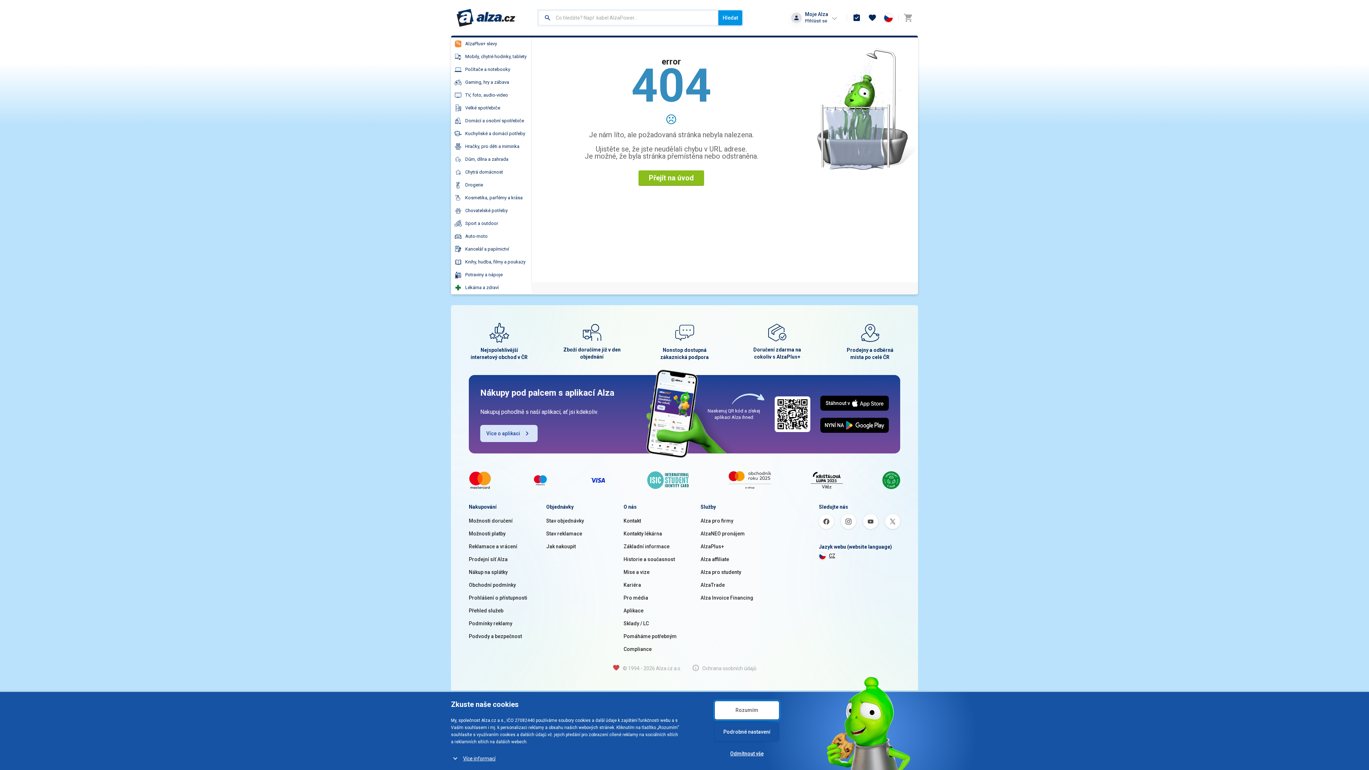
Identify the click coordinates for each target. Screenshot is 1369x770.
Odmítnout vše (747, 753)
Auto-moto (476, 236)
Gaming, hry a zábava (487, 82)
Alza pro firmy (717, 521)
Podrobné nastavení (746, 732)
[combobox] (628, 17)
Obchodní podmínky (492, 585)
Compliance (638, 649)
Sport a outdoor (481, 223)
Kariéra (632, 585)
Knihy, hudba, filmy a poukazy (495, 262)
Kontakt (632, 521)
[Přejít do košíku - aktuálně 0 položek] (908, 18)
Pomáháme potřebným (650, 636)
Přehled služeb (486, 611)
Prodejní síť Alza (488, 559)
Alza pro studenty (721, 572)
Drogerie (474, 185)
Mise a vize (637, 572)
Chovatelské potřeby (486, 210)
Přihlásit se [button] (816, 21)
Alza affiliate (715, 559)
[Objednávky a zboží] (856, 18)
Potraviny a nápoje (484, 274)
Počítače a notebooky (487, 69)
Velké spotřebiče (482, 108)
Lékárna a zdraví (482, 287)
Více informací (479, 758)
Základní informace (647, 546)
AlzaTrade (713, 585)
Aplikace (634, 611)
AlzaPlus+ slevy (481, 43)
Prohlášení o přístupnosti (498, 598)
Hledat (730, 18)
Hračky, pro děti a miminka (492, 146)
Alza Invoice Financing (727, 598)
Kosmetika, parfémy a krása (494, 197)
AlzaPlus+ (712, 546)
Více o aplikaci (503, 433)
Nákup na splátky (488, 572)
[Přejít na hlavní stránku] (486, 18)
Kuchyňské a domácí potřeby (495, 133)
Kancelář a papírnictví (487, 249)
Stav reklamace (564, 534)
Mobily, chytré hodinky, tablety (496, 56)
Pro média (636, 598)
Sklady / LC (636, 623)
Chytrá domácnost (484, 172)
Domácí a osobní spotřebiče (494, 120)
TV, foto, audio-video (486, 95)
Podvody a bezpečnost (495, 636)
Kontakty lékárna (643, 534)
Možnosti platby (487, 534)
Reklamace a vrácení (493, 546)
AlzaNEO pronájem (723, 534)
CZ (832, 556)
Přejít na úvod (671, 178)
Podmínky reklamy (490, 623)
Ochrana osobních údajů (729, 668)
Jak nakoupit (561, 546)
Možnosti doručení (491, 521)
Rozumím (746, 710)
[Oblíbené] (872, 18)
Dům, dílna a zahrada (486, 159)
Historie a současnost (649, 559)
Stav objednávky (565, 521)
